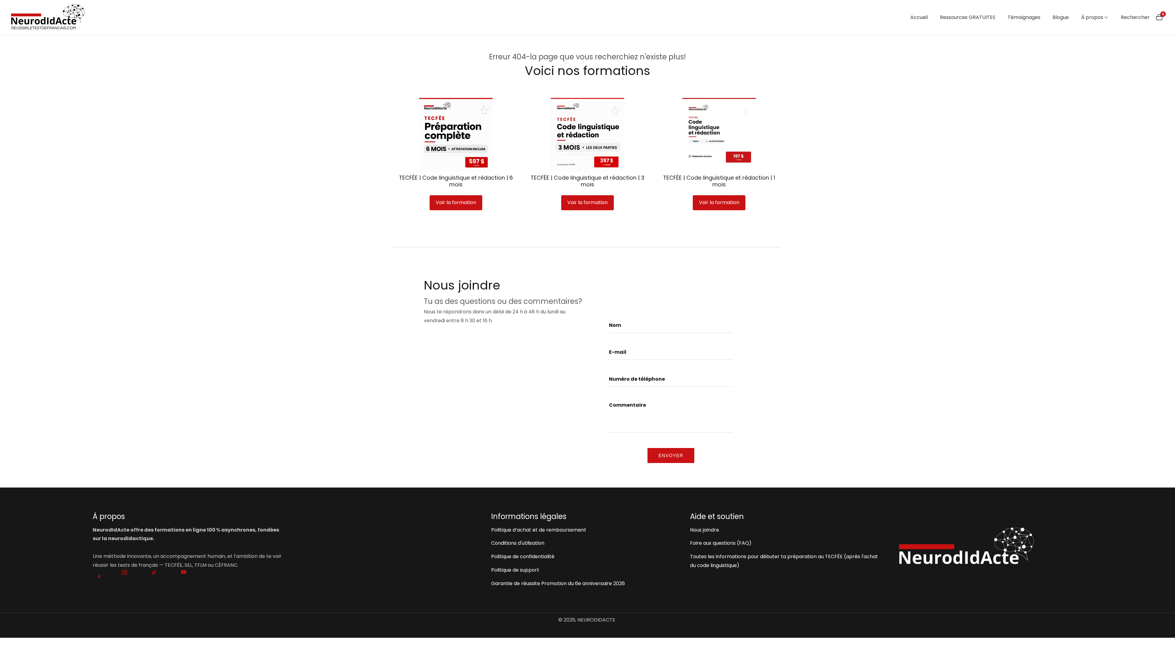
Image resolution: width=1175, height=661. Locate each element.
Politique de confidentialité (522, 556)
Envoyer (670, 455)
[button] (1092, 17)
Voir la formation (456, 202)
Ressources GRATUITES (967, 17)
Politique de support (515, 569)
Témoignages (1024, 17)
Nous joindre (704, 529)
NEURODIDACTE (596, 620)
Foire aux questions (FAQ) (721, 543)
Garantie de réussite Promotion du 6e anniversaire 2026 (558, 583)
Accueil (919, 17)
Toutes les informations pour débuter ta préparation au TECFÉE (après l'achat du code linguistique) (784, 561)
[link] (985, 546)
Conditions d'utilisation (517, 543)
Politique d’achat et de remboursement (538, 529)
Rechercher (1135, 17)
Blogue (1061, 17)
